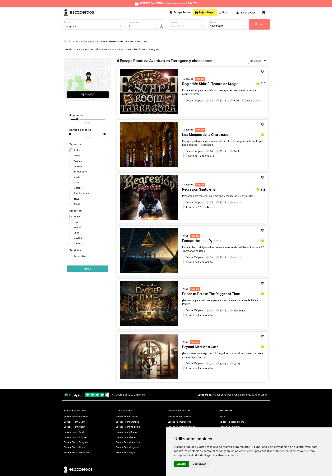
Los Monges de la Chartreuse (205, 135)
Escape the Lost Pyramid (202, 241)
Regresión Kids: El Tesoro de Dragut (210, 84)
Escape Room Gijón (126, 452)
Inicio (222, 416)
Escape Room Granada (127, 422)
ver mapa (87, 94)
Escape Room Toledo (127, 416)
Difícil (76, 232)
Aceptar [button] (181, 463)
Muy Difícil (79, 238)
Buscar (259, 24)
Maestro (78, 243)
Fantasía (78, 166)
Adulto (77, 182)
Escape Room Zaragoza (76, 442)
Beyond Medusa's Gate (200, 347)
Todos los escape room (232, 422)
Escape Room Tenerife (179, 416)
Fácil (76, 222)
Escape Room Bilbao (74, 447)
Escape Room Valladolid (128, 427)
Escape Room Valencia (75, 437)
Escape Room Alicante (75, 427)
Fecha (213, 22)
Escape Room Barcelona (76, 416)
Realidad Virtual (81, 193)
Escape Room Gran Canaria (181, 427)
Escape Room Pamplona (128, 442)
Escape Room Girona (126, 432)
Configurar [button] (199, 463)
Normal (77, 227)
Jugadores (134, 22)
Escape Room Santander (76, 452)
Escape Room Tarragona (81, 41)
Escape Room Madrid (75, 422)
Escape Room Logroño (127, 447)
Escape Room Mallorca (179, 422)
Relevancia (255, 61)
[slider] (77, 119)
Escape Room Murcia (126, 437)
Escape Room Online (230, 427)
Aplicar (88, 268)
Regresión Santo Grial (199, 189)
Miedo (77, 177)
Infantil (77, 204)
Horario (173, 22)
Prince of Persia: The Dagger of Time (211, 294)
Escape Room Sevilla (74, 432)
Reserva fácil (80, 256)
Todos (77, 150)
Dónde (67, 22)
